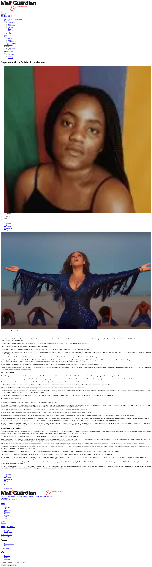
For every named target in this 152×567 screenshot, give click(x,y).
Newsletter (7, 556)
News (3, 503)
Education (7, 512)
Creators (5, 498)
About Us (7, 559)
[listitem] (4, 496)
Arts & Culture (5, 536)
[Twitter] (8, 16)
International (7, 510)
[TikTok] (7, 16)
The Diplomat (8, 532)
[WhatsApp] (10, 16)
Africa (6, 509)
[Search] (6, 14)
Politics (3, 521)
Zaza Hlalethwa (8, 214)
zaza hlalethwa (8, 488)
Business (3, 523)
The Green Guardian (6, 535)
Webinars (6, 545)
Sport (5, 518)
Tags (2, 498)
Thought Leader (8, 526)
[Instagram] (3, 16)
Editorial (6, 530)
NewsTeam (23, 562)
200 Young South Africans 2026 (10, 499)
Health (6, 513)
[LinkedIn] (4, 16)
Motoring (6, 515)
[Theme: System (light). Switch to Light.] (3, 14)
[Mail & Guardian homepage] (76, 6)
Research (6, 557)
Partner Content (5, 548)
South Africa (7, 507)
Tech (5, 516)
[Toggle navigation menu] (2, 12)
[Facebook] (1, 16)
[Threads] (5, 16)
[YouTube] (11, 16)
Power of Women (9, 544)
